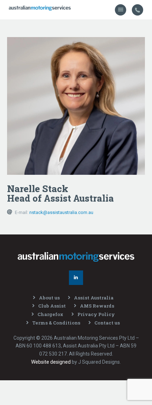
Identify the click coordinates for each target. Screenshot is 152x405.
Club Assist (52, 306)
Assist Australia (93, 297)
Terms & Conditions (56, 323)
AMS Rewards (97, 306)
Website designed (51, 362)
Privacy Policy (96, 314)
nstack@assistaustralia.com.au (61, 212)
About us (49, 297)
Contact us (107, 323)
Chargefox (50, 314)
